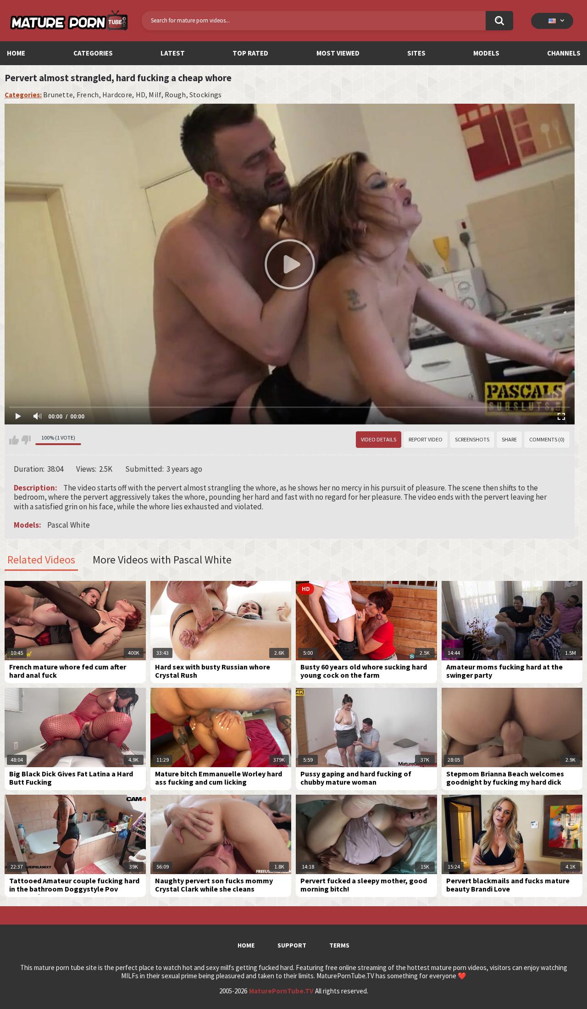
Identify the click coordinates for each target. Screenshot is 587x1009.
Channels (564, 53)
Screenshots (472, 439)
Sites (416, 53)
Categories (93, 53)
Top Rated (250, 53)
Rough (175, 94)
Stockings (205, 94)
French (88, 94)
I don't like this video (26, 440)
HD (141, 94)
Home (16, 53)
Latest (173, 53)
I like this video (14, 440)
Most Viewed (338, 53)
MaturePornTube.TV (281, 991)
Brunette (58, 94)
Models (486, 53)
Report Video (426, 439)
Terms (339, 945)
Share (509, 439)
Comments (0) (547, 439)
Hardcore (117, 94)
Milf (155, 94)
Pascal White (68, 525)
